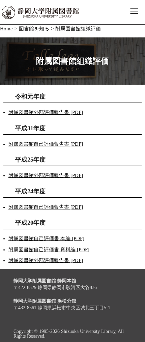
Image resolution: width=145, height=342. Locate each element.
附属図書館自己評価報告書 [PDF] (45, 144)
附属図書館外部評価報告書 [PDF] (45, 112)
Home (6, 28)
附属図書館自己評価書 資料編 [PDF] (48, 249)
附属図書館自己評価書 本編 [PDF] (46, 238)
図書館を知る (34, 28)
